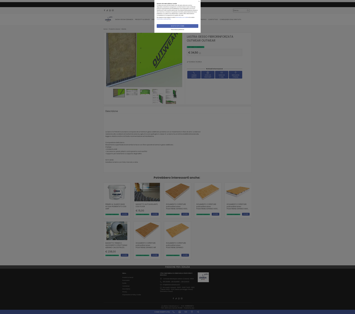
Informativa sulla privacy (164, 19)
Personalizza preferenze (177, 29)
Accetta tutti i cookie (177, 26)
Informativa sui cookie (182, 17)
